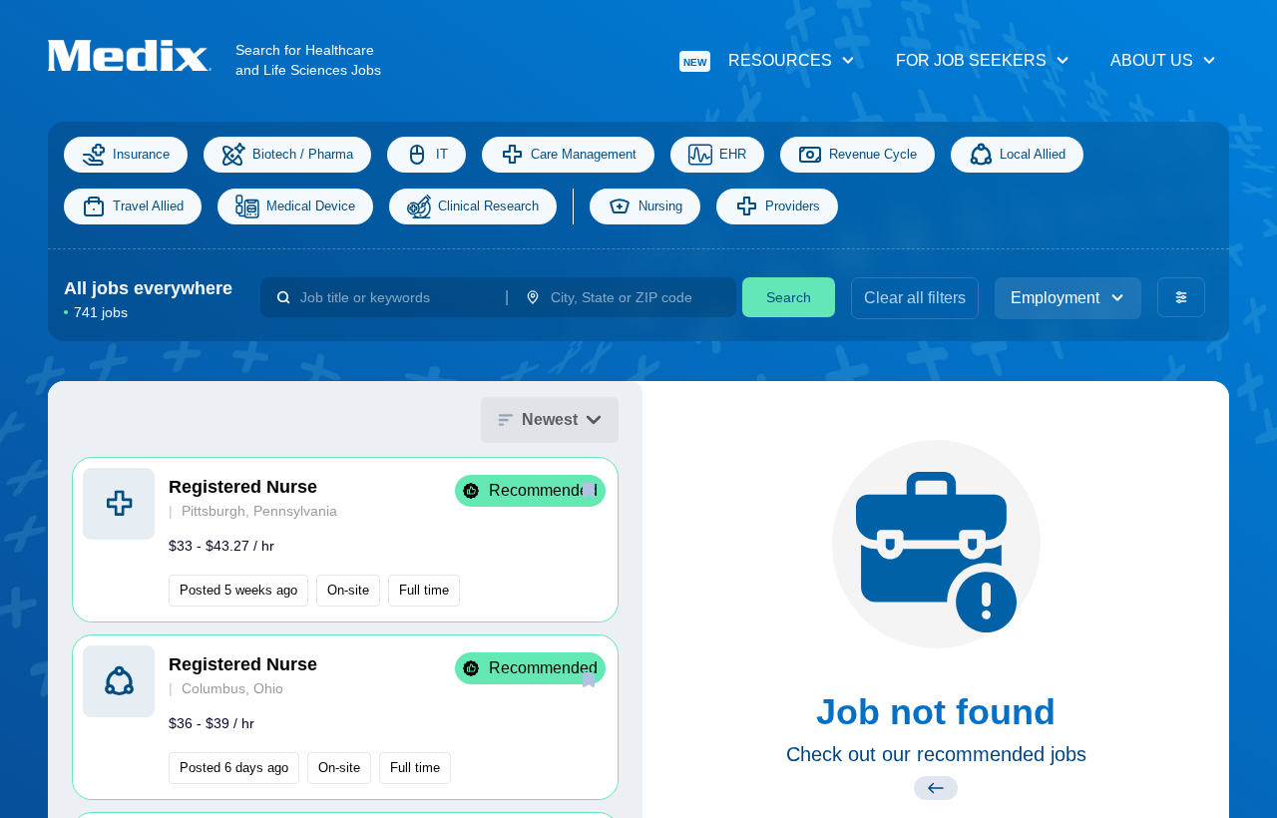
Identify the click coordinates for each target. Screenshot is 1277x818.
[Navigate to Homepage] (141, 55)
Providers (792, 206)
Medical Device (310, 206)
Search (788, 297)
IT (442, 154)
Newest (550, 419)
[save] (589, 490)
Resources (757, 60)
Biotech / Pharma (302, 154)
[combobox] (394, 297)
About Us (1151, 60)
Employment (1055, 297)
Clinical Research (488, 206)
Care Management (584, 154)
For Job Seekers (971, 60)
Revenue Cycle (873, 154)
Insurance (141, 154)
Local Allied (1032, 154)
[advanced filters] (1181, 297)
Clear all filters (915, 297)
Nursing (660, 206)
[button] (345, 539)
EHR (732, 154)
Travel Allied (148, 206)
